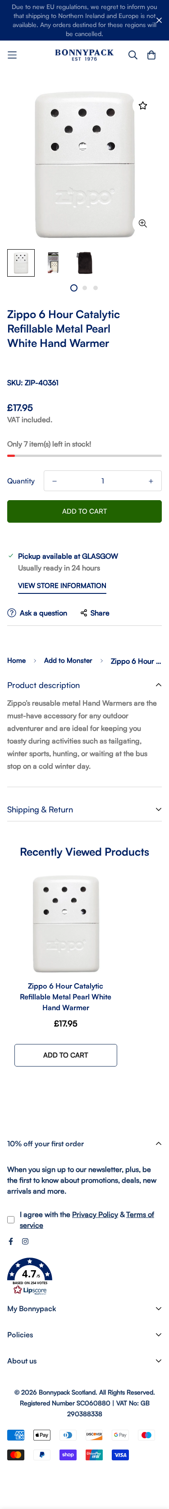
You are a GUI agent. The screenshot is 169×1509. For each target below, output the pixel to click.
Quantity (21, 480)
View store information (62, 585)
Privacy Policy (95, 1214)
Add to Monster (68, 660)
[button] (29, 1276)
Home (16, 660)
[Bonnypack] (84, 55)
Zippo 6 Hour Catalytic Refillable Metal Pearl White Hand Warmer (65, 996)
